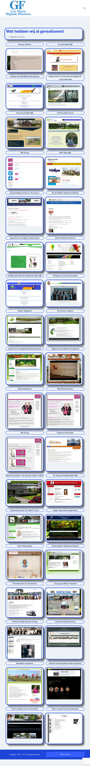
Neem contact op (65, 754)
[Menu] (85, 8)
